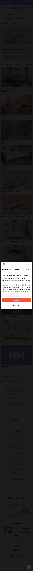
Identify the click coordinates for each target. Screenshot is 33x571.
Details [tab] (17, 269)
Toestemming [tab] (6, 269)
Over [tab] (27, 269)
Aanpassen (15, 305)
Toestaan (16, 300)
